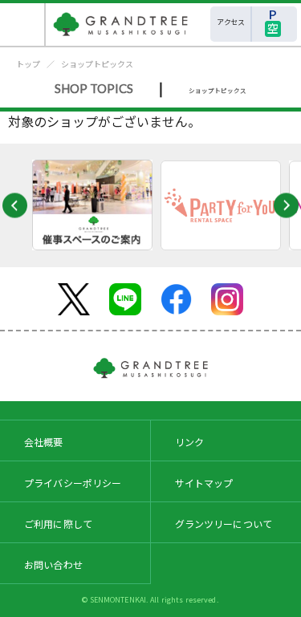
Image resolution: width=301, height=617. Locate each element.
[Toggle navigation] (23, 24)
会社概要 (43, 442)
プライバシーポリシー (73, 482)
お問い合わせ (53, 564)
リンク (189, 442)
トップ (28, 64)
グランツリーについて (224, 523)
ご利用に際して (58, 523)
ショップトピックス (97, 64)
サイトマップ (204, 482)
